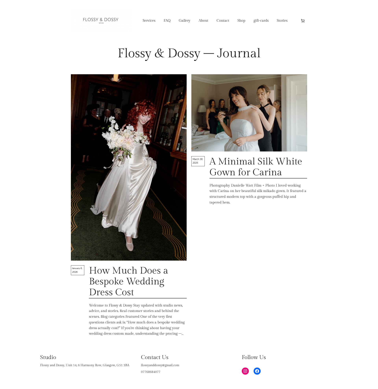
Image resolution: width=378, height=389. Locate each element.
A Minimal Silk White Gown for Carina (255, 167)
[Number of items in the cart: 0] (302, 20)
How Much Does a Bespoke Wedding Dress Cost (128, 281)
